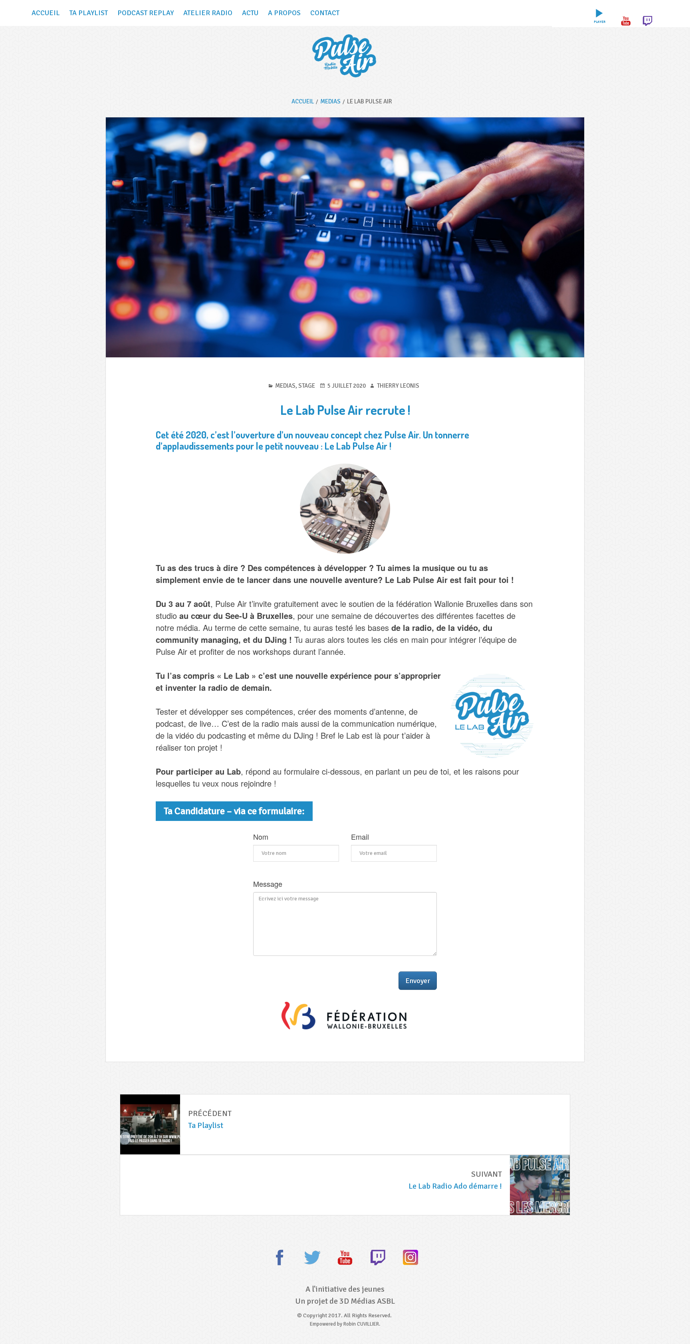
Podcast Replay (145, 12)
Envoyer (417, 980)
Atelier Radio (207, 12)
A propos (284, 12)
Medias (285, 385)
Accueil (46, 12)
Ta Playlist (88, 12)
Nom (260, 837)
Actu (250, 12)
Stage (306, 385)
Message (267, 884)
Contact (324, 12)
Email (360, 837)
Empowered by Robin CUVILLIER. (345, 1324)
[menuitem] (599, 13)
